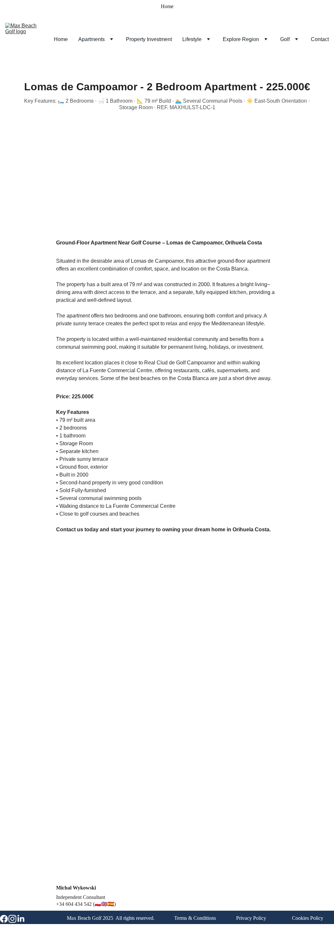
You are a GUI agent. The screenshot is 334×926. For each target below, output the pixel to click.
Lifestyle (192, 39)
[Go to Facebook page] (4, 919)
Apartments (91, 39)
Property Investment (149, 39)
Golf (285, 39)
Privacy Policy (251, 918)
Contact (320, 39)
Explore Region (241, 39)
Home (167, 6)
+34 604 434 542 (74, 904)
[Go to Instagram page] (12, 919)
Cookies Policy (307, 918)
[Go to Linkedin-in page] (21, 919)
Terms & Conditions (195, 918)
